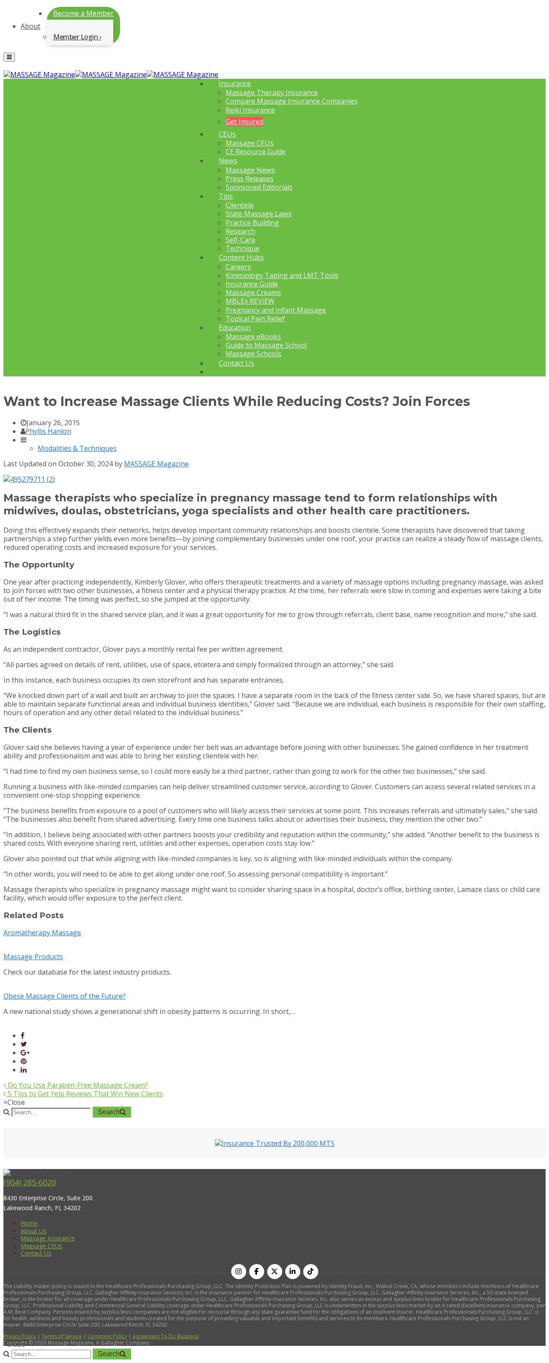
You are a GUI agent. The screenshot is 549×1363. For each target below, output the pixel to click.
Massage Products (33, 956)
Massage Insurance (48, 1238)
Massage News (250, 170)
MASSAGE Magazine (156, 463)
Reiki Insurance (250, 110)
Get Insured (244, 121)
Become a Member (83, 13)
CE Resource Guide (256, 151)
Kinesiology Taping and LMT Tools (282, 275)
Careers (238, 266)
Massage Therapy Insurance (272, 92)
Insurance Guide (252, 284)
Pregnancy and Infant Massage (276, 310)
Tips (226, 196)
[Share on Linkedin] (24, 1069)
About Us (33, 1231)
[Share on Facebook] (22, 1035)
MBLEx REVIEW (250, 301)
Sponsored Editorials (259, 187)
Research (240, 231)
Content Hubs (241, 257)
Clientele (239, 205)
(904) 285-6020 (29, 1182)
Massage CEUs (250, 143)
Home (29, 1223)
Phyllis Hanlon (48, 431)
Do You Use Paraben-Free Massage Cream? (77, 1085)
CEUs (227, 134)
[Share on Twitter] (24, 1044)
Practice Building (252, 222)
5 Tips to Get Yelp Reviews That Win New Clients (84, 1093)
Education (234, 327)
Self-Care (240, 240)
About (30, 26)
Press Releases (250, 178)
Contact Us (236, 363)
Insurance (235, 83)
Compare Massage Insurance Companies (292, 101)
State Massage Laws (259, 213)
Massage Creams (253, 292)
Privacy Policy (19, 1336)
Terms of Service (62, 1336)
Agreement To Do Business (166, 1336)
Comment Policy (107, 1336)
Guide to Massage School (266, 345)
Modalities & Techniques (77, 448)
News (228, 160)
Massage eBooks (253, 336)
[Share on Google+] (25, 1052)
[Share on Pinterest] (24, 1061)
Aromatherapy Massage (42, 932)
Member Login (75, 37)
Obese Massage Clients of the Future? (64, 996)
